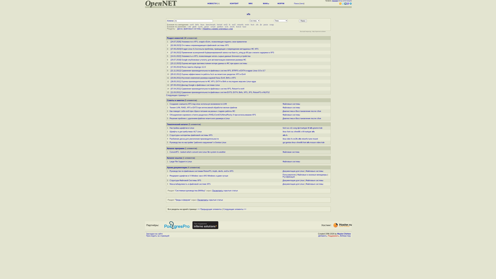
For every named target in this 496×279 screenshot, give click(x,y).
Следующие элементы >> (234, 209)
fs (229, 25)
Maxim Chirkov (344, 234)
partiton (220, 27)
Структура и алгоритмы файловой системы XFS (191, 135)
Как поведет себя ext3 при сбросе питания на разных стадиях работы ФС (202, 111)
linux (202, 25)
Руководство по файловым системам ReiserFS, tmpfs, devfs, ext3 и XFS (201, 171)
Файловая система (291, 152)
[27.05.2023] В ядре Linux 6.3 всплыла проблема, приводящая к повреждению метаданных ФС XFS (214, 49)
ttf (308, 128)
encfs (232, 27)
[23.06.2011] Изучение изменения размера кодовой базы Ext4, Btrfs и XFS (203, 78)
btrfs (197, 25)
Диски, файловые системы (189, 29)
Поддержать (333, 236)
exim (247, 25)
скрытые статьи (225, 191)
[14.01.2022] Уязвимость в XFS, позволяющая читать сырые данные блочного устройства (210, 56)
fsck (252, 25)
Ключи (170, 21)
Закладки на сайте (154, 234)
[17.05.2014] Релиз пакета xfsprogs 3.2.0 (188, 67)
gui (284, 142)
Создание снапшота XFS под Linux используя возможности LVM (198, 104)
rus (287, 128)
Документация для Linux (293, 171)
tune (310, 139)
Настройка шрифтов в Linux (182, 128)
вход (340, 1)
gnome (316, 128)
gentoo (288, 142)
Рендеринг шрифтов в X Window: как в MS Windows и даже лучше (199, 176)
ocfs (226, 27)
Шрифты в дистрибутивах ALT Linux (186, 132)
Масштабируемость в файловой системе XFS (190, 184)
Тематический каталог (177, 124)
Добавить (322, 236)
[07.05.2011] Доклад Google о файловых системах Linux (195, 85)
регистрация (347, 1)
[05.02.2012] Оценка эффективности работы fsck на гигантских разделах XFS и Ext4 (208, 74)
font (284, 128)
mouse (313, 142)
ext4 (192, 25)
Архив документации (177, 167)
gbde (194, 27)
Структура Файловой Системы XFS (185, 180)
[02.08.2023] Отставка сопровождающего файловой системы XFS (200, 45)
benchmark (210, 25)
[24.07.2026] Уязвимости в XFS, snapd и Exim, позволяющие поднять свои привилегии (209, 42)
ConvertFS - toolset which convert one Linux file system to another (198, 152)
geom (206, 27)
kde (320, 128)
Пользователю (289, 175)
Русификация (289, 177)
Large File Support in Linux (181, 162)
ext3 (225, 25)
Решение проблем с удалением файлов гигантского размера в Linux (200, 118)
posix (266, 25)
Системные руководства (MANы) (190, 191)
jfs (261, 25)
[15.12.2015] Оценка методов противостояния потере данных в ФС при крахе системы (209, 63)
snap (272, 25)
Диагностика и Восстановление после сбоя (302, 111)
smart (213, 27)
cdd (189, 27)
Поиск (296, 3)
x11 (291, 128)
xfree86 (297, 132)
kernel (219, 25)
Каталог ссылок (174, 158)
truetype (303, 128)
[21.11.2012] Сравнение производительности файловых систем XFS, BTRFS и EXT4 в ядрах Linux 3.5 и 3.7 (218, 71)
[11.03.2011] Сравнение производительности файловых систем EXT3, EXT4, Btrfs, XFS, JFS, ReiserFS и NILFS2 (220, 92)
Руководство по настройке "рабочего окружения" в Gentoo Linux (198, 142)
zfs (257, 25)
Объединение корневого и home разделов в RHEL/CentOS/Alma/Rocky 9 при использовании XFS (213, 115)
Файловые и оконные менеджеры (312, 175)
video (318, 142)
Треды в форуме (182, 200)
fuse (244, 27)
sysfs (200, 27)
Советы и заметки (175, 100)
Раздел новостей (175, 38)
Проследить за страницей (157, 236)
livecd (238, 27)
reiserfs (240, 25)
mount (315, 139)
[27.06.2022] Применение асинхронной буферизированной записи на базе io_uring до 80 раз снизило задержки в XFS (222, 53)
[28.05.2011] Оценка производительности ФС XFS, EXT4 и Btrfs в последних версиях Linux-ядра (213, 81)
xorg (295, 128)
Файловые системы (291, 104)
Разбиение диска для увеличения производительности (194, 139)
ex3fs (295, 139)
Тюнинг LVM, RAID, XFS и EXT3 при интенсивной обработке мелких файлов (203, 108)
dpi (298, 128)
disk (289, 139)
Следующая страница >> (177, 95)
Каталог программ (175, 148)
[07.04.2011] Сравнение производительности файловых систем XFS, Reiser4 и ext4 (207, 89)
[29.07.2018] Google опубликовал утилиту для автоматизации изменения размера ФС (208, 60)
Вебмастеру (345, 236)
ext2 (234, 25)
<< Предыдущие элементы (209, 209)
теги (302, 3)
